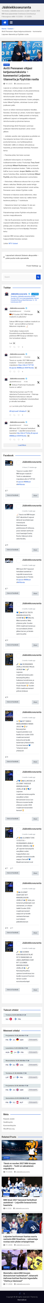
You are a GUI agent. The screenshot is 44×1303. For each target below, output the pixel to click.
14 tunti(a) (27, 311)
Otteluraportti (33, 1039)
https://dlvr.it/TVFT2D (26, 365)
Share (35, 495)
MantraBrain (22, 1300)
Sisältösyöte (8, 1122)
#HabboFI (23, 411)
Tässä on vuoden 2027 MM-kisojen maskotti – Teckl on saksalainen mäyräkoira (19, 1166)
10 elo (26, 381)
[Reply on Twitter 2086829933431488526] (11, 415)
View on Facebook (12, 495)
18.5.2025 (8, 84)
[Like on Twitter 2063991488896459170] (19, 440)
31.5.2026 (8, 1245)
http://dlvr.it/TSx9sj (23, 433)
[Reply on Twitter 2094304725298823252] (11, 372)
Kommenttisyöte (9, 1126)
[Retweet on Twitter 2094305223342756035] (15, 347)
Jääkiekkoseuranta (16, 7)
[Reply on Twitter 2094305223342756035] (11, 347)
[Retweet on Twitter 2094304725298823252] (15, 372)
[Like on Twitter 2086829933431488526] (19, 415)
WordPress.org (8, 1129)
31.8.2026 (8, 1172)
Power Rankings (32, 266)
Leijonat (20, 482)
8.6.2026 (8, 1208)
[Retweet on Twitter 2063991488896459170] (15, 440)
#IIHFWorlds (29, 368)
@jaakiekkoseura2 (15, 311)
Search (38, 277)
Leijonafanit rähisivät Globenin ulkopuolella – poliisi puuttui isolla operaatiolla (22, 256)
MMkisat (28, 482)
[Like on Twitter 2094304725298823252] (19, 372)
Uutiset (6, 65)
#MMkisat (20, 368)
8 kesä (26, 425)
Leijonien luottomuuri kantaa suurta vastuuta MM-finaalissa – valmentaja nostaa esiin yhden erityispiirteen (20, 1239)
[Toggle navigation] (11, 22)
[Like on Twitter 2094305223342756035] (19, 347)
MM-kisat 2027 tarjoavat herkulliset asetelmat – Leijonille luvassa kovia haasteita (20, 1202)
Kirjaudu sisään (9, 1119)
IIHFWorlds (21, 484)
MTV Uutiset (13, 243)
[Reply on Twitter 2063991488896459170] (11, 440)
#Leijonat (12, 368)
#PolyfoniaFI (14, 411)
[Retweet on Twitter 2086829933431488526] (15, 415)
